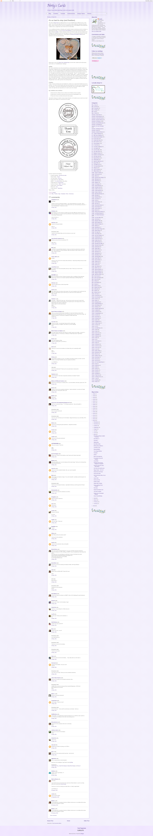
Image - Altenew (95, 175)
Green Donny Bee (97, 473)
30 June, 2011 (54, 775)
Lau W (52, 614)
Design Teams (81, 13)
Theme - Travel (95, 378)
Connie (52, 429)
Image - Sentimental (95, 246)
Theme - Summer (95, 370)
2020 (94, 404)
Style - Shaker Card (95, 285)
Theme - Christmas (95, 311)
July (95, 430)
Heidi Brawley (54, 622)
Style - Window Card (95, 292)
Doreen (52, 338)
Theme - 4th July (95, 293)
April (95, 498)
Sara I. (52, 751)
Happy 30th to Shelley (98, 483)
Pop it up (59, 178)
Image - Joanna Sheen (96, 208)
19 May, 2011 (54, 696)
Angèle (52, 519)
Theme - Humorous (95, 344)
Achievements (71, 13)
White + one (61, 183)
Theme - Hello (94, 337)
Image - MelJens (95, 225)
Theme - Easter (95, 319)
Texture (58, 176)
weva (52, 503)
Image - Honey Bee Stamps (97, 205)
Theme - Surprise (95, 371)
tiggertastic (53, 758)
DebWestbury (54, 714)
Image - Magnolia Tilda (96, 220)
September (96, 427)
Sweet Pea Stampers (63, 765)
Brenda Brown (54, 549)
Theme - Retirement (95, 365)
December (96, 422)
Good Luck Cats (97, 479)
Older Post (86, 820)
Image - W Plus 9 (95, 264)
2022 (94, 401)
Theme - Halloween (95, 336)
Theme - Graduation (95, 334)
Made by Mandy (54, 779)
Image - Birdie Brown (96, 180)
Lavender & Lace (97, 447)
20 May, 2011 (54, 718)
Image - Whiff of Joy (95, 267)
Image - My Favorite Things (97, 228)
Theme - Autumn (95, 298)
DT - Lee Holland (95, 148)
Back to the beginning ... (98, 456)
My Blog (71, 762)
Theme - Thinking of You (96, 376)
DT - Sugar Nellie (95, 162)
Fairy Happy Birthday (98, 451)
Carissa (53, 289)
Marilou (53, 395)
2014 (94, 415)
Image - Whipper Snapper (97, 272)
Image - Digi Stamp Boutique (97, 193)
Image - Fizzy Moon (95, 198)
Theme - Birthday (95, 306)
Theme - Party (94, 363)
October (95, 425)
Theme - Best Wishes (96, 305)
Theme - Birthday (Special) (97, 308)
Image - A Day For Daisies (97, 172)
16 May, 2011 (54, 207)
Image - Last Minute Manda (97, 213)
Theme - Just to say (95, 347)
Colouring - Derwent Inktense (97, 119)
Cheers (95, 454)
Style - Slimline (94, 290)
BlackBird (53, 526)
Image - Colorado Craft (96, 187)
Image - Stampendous (96, 253)
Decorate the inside (62, 175)
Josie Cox (53, 468)
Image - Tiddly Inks (95, 261)
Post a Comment (53, 815)
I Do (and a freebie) (97, 491)
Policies (89, 13)
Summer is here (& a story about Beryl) (99, 466)
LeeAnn (53, 436)
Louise (52, 510)
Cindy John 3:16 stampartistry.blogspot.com (60, 402)
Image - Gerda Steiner (96, 201)
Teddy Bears (60, 188)
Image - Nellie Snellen (96, 230)
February (96, 501)
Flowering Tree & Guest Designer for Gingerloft (98, 463)
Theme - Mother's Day (96, 355)
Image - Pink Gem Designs (97, 235)
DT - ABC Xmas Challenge (97, 135)
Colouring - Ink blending (96, 124)
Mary (52, 247)
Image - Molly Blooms (96, 227)
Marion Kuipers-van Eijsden (57, 330)
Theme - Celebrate (95, 310)
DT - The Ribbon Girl (96, 164)
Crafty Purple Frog (54, 765)
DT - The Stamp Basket (96, 166)
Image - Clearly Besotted (96, 185)
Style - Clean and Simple (96, 277)
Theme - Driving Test (96, 318)
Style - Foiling (94, 280)
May (95, 434)
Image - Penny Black (96, 233)
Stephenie (53, 374)
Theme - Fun (94, 326)
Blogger (82, 833)
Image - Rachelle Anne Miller (97, 243)
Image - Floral (94, 200)
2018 (94, 408)
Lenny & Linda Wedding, (66, 30)
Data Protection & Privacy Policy (98, 54)
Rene (52, 628)
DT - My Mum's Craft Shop (97, 154)
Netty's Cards (56, 6)
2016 (94, 411)
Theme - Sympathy (95, 373)
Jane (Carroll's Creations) (56, 238)
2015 (94, 413)
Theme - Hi (94, 339)
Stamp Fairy (56, 22)
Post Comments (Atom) (56, 823)
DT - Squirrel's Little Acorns (97, 161)
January (95, 503)
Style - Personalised (95, 282)
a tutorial (56, 31)
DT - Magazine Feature (96, 153)
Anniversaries (60, 182)
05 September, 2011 (55, 797)
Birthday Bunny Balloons (98, 445)
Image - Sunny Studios (96, 259)
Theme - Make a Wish (96, 350)
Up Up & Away (63, 784)
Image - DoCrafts (95, 195)
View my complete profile (96, 31)
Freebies (55, 13)
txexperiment (54, 700)
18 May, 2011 (54, 363)
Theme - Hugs (94, 342)
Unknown (53, 222)
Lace (57, 186)
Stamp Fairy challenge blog (64, 62)
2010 (94, 505)
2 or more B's (57, 181)
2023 (94, 399)
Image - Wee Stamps (96, 266)
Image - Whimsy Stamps (96, 271)
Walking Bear (96, 442)
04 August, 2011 (54, 790)
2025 (94, 395)
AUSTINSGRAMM (54, 443)
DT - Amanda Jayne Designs (97, 136)
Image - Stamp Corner (96, 249)
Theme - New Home (95, 357)
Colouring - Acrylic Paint (96, 114)
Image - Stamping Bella (96, 256)
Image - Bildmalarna (95, 179)
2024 (94, 397)
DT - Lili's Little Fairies (96, 151)
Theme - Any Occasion (96, 297)
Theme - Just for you (96, 345)
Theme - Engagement (96, 321)
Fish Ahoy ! (96, 440)
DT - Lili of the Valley (96, 149)
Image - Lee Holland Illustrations (98, 214)
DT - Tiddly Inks (95, 167)
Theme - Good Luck (95, 332)
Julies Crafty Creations (56, 677)
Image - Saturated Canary (97, 245)
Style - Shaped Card (95, 287)
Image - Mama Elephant (96, 222)
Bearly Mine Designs (71, 765)
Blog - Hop (94, 111)
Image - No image (95, 232)
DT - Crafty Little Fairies (96, 140)
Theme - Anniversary (70, 193)
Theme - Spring (95, 368)
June (95, 432)
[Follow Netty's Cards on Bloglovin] (97, 58)
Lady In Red (96, 478)
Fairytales (95, 452)
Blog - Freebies (55, 193)
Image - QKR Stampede (96, 241)
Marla (52, 475)
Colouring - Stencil (95, 130)
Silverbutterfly (54, 490)
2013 (94, 417)
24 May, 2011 (54, 754)
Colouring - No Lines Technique (98, 126)
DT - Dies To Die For (96, 141)
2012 (94, 418)
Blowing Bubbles (97, 449)
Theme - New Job (95, 358)
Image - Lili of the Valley (96, 217)
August (95, 429)
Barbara (53, 460)
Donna (52, 387)
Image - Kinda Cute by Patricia (97, 211)
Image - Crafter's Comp (96, 188)
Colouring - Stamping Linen (97, 128)
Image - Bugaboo (95, 182)
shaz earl (53, 744)
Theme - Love (94, 349)
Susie (52, 346)
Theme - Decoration (95, 316)
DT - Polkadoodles (95, 159)
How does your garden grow (99, 468)
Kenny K (78, 765)
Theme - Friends (95, 324)
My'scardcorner (54, 722)
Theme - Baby (94, 300)
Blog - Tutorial (94, 113)
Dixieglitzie (53, 496)
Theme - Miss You (95, 353)
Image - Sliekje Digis (95, 248)
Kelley (52, 533)
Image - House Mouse (96, 206)
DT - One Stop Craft (95, 156)
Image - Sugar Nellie (96, 258)
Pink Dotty (96, 487)
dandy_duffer (54, 256)
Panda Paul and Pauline (98, 471)
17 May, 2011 (54, 307)
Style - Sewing (94, 284)
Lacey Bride (96, 460)
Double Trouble (97, 481)
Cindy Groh (53, 607)
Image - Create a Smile (96, 192)
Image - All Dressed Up (96, 174)
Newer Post (50, 820)
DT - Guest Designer (96, 143)
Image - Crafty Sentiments (97, 190)
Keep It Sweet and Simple (56, 311)
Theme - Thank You (95, 375)
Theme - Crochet (95, 314)
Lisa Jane (53, 321)
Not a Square (59, 185)
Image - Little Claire (95, 219)
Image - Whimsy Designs (96, 269)
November (96, 423)
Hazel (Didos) (54, 593)
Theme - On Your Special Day (97, 362)
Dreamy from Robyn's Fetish (76, 34)
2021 (94, 402)
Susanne (53, 600)
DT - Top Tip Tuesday (96, 169)
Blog (50, 13)
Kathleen (53, 771)
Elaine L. (53, 693)
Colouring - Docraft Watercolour (98, 122)
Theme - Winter (95, 381)
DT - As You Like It (95, 138)
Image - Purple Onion (96, 240)
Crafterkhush (54, 199)
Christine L (53, 298)
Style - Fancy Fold (95, 279)
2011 (94, 420)
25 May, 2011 (54, 767)
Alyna (52, 656)
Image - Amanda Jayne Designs (98, 177)
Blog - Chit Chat (95, 106)
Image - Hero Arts (95, 203)
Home (68, 820)
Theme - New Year (95, 360)
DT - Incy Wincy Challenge (97, 146)
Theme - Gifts (94, 329)
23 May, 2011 (54, 734)
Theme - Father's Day (96, 323)
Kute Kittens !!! (96, 438)
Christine (53, 211)
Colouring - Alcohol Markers (97, 116)
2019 (94, 406)
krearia (52, 542)
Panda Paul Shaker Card (98, 489)
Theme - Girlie (94, 331)
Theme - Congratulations (96, 313)
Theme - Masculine (95, 352)
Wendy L (53, 800)
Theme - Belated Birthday (96, 303)
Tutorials (62, 13)
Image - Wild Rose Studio (96, 274)
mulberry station (54, 730)
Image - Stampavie (95, 251)
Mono (60, 179)
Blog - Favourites (95, 108)
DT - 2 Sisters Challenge (96, 133)
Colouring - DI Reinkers (96, 121)
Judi (52, 569)
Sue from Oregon (54, 453)
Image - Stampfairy (61, 193)
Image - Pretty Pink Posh (96, 238)
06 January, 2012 (54, 805)
